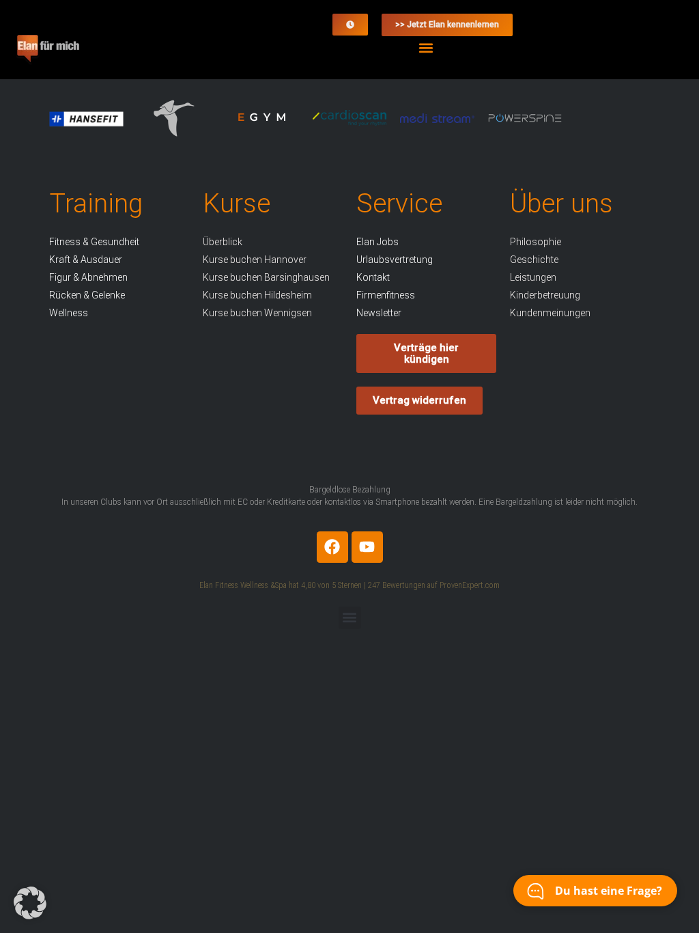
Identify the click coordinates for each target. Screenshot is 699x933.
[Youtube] (367, 547)
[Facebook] (332, 547)
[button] (426, 47)
